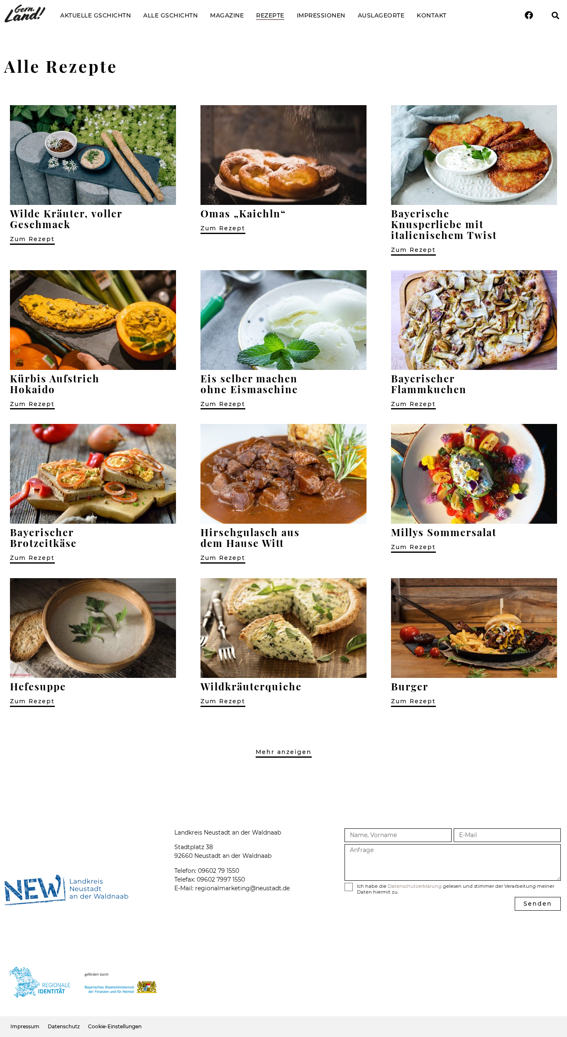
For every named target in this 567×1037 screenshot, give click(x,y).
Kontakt (432, 15)
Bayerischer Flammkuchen (429, 384)
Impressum (24, 1026)
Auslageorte (381, 15)
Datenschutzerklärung (415, 886)
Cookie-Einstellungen (115, 1026)
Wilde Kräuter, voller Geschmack (66, 219)
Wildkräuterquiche (251, 686)
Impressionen (321, 15)
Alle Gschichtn (170, 15)
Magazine (227, 15)
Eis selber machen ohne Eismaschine (249, 384)
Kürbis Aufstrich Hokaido (55, 384)
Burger (409, 686)
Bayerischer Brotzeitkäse (43, 537)
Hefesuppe (38, 686)
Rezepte (270, 15)
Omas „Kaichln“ (243, 213)
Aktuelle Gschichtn (95, 15)
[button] (555, 15)
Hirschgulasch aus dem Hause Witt (250, 537)
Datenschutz (64, 1026)
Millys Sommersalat (443, 532)
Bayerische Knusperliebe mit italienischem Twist (444, 224)
